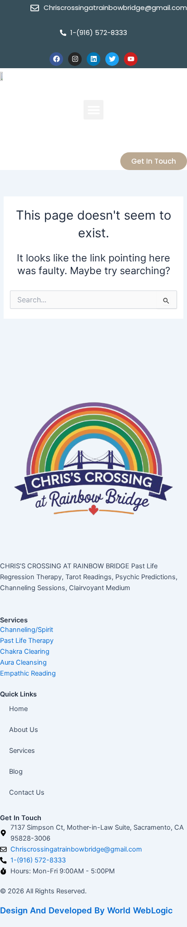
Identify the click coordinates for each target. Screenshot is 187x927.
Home (18, 709)
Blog (16, 771)
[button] (93, 110)
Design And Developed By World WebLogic (86, 910)
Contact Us (26, 792)
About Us (23, 730)
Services (22, 751)
